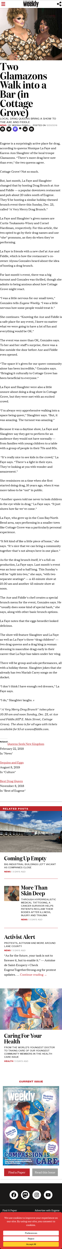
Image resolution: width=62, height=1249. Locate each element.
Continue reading (33, 974)
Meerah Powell (21, 125)
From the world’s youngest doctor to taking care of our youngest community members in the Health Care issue (29, 1052)
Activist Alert (19, 937)
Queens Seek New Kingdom (25, 744)
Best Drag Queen (11, 781)
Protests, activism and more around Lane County (29, 944)
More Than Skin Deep (34, 890)
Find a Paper (16, 1172)
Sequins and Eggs (12, 762)
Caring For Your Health (23, 1038)
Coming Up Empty (25, 858)
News (3, 125)
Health (8, 1061)
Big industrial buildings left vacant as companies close (30, 865)
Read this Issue (45, 1172)
